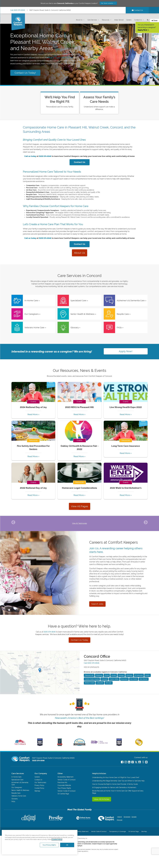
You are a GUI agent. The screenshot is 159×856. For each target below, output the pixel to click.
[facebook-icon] (122, 762)
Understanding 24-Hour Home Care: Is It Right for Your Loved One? (115, 777)
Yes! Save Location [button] (107, 3)
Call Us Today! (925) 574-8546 (61, 58)
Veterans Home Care (18, 796)
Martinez (129, 675)
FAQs (13, 801)
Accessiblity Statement (65, 777)
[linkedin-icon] (129, 762)
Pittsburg (99, 675)
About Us (79, 20)
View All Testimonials (79, 523)
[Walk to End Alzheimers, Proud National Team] (99, 744)
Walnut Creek (89, 683)
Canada (134, 817)
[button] (80, 20)
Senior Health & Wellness (20, 790)
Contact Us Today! (25, 72)
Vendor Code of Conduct (66, 780)
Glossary (14, 799)
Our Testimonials (40, 782)
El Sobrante (139, 675)
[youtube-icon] (139, 762)
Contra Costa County (92, 679)
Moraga (121, 675)
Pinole (107, 675)
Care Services (92, 20)
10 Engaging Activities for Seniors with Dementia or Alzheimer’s (114, 787)
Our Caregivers (16, 787)
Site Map (144, 831)
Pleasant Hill (89, 675)
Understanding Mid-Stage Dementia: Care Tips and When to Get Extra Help (118, 781)
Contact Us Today (79, 640)
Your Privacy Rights (64, 788)
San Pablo (133, 679)
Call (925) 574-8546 (17, 10)
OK (67, 845)
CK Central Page (63, 794)
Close (155, 20)
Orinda (113, 675)
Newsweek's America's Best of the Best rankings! (79, 718)
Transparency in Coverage (117, 831)
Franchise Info (62, 782)
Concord (104, 679)
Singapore (127, 817)
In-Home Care (16, 777)
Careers (129, 20)
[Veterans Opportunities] (20, 745)
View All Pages (79, 506)
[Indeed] (143, 762)
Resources (105, 20)
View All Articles (101, 799)
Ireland (119, 817)
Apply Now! (125, 351)
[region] (39, 842)
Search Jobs (97, 604)
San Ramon (144, 679)
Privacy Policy (39, 785)
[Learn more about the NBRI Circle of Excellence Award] (139, 745)
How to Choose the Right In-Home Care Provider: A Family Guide (115, 784)
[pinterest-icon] (132, 762)
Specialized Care (17, 780)
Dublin (147, 675)
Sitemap (37, 791)
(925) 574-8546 (50, 632)
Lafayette (100, 683)
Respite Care (15, 793)
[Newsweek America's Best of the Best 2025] (59, 745)
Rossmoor (124, 679)
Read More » (33, 414)
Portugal (119, 820)
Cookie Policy (39, 788)
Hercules (109, 683)
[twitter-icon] (136, 762)
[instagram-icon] (125, 762)
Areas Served (119, 20)
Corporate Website (64, 785)
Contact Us (138, 20)
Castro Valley (114, 679)
